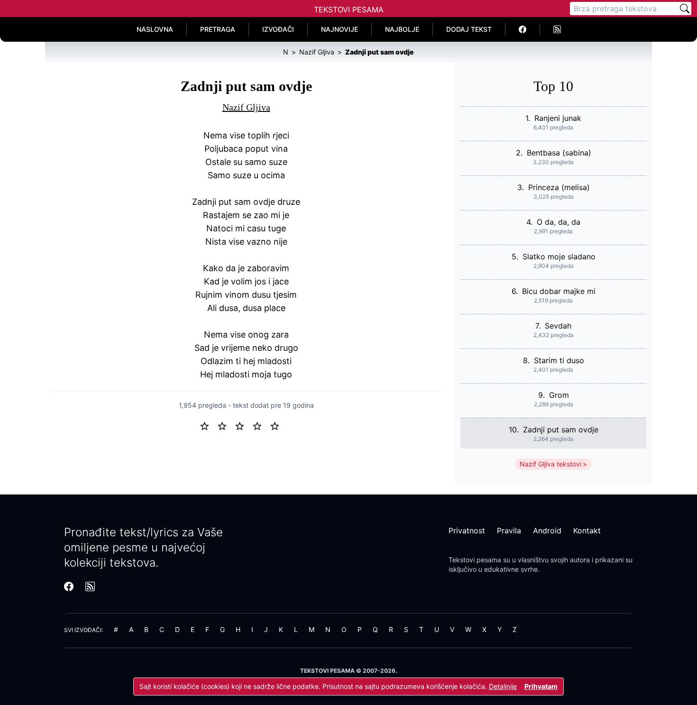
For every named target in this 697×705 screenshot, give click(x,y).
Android (547, 530)
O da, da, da (558, 222)
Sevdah (558, 325)
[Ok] (243, 425)
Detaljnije (503, 686)
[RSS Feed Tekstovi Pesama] (557, 29)
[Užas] (208, 425)
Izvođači (278, 29)
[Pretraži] (684, 8)
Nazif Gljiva (246, 107)
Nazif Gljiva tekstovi (550, 464)
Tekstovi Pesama (349, 9)
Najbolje (402, 29)
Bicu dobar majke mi (559, 291)
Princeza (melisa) (559, 187)
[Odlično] (277, 425)
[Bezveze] (226, 425)
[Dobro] (261, 425)
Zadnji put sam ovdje (560, 429)
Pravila (509, 530)
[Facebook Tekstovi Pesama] (522, 29)
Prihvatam (541, 686)
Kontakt (587, 530)
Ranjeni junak (557, 118)
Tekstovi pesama (475, 560)
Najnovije (339, 29)
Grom (559, 395)
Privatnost (467, 530)
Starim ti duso (559, 360)
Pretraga (217, 29)
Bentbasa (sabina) (559, 152)
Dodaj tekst (469, 29)
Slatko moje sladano (559, 256)
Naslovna (155, 29)
